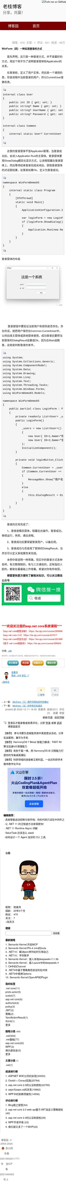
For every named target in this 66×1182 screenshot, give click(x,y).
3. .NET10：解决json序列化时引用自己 (26, 951)
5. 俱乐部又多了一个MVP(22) (21, 1126)
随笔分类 (10, 1031)
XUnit (10, 1021)
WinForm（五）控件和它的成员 (27, 705)
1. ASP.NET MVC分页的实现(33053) (25, 1076)
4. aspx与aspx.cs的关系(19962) (23, 1089)
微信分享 (51, 662)
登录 (48, 723)
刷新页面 (48, 717)
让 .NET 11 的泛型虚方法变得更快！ (25, 824)
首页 (36, 25)
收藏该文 (38, 662)
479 (16, 914)
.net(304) (10, 1035)
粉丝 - (16, 675)
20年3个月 (19, 910)
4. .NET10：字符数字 (17, 955)
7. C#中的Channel (15, 966)
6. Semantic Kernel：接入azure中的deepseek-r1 (32, 962)
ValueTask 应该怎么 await (19, 832)
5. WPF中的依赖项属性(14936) (22, 1094)
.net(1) (9, 1065)
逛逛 (59, 723)
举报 (61, 713)
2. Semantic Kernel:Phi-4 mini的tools (25, 948)
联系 (11, 34)
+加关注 (5, 681)
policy (10, 1006)
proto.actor (13, 992)
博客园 (13, 25)
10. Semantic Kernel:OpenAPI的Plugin (26, 977)
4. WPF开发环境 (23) (17, 1122)
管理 (32, 34)
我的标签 (10, 983)
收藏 (55, 713)
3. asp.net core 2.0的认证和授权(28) (25, 1117)
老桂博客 (12, 6)
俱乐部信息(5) (13, 1050)
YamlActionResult (16, 1017)
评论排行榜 (11, 1100)
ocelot (10, 995)
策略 (9, 1014)
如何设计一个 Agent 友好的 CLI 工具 (25, 837)
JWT (9, 1010)
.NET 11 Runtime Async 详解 (21, 828)
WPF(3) (9, 1046)
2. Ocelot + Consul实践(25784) (22, 1080)
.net (10, 650)
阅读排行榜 (11, 1071)
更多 (7, 1024)
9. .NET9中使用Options (18, 973)
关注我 (25, 662)
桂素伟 (14, 672)
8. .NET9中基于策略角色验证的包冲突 (26, 970)
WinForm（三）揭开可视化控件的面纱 (30, 701)
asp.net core (14, 999)
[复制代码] (4, 91)
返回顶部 (59, 717)
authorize (12, 1003)
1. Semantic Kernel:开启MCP (21, 944)
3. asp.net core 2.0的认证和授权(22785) (27, 1085)
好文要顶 (13, 662)
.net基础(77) (12, 1039)
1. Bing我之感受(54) (16, 1105)
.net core (12, 988)
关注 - (25, 675)
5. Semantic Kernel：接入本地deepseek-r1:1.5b (31, 959)
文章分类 (10, 1060)
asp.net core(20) (14, 1043)
